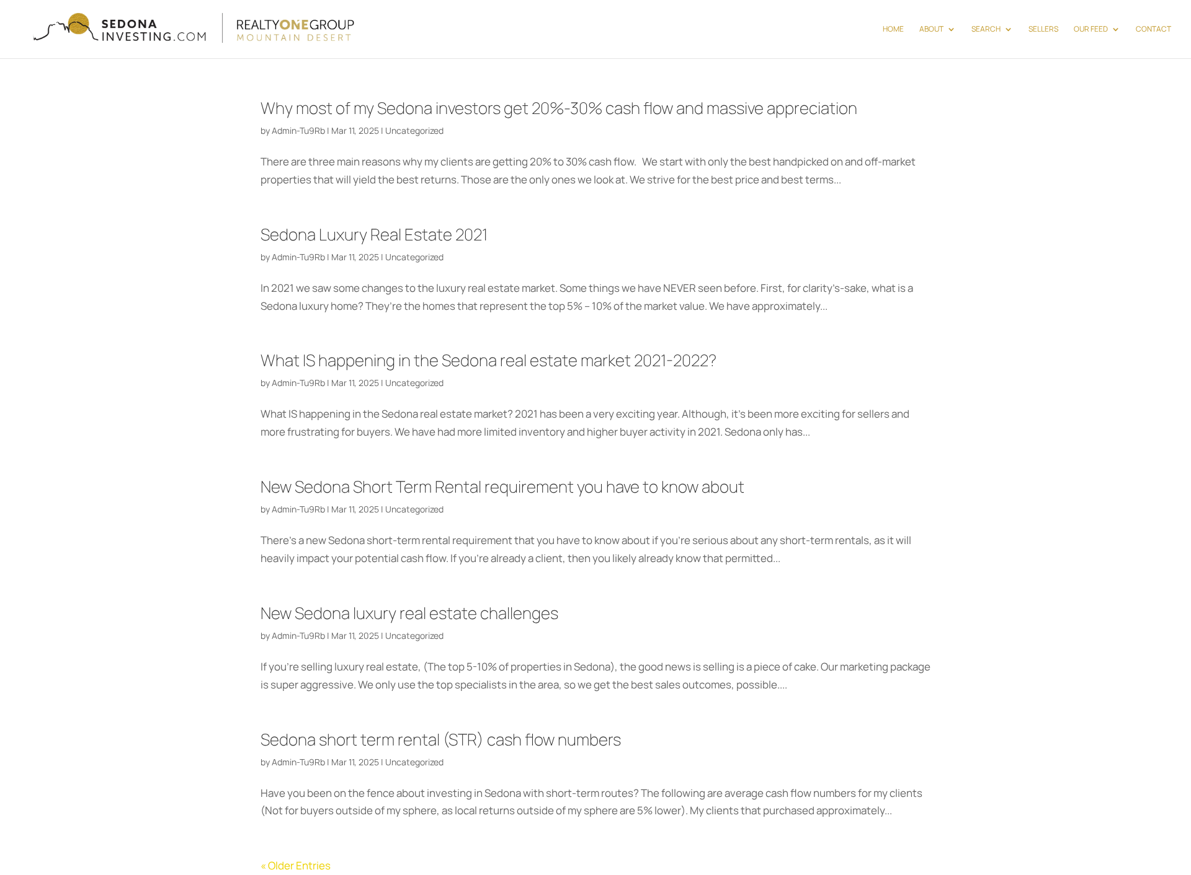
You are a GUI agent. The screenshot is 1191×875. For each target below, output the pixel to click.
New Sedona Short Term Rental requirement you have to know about (502, 486)
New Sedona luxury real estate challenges (409, 613)
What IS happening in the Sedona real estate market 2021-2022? (488, 360)
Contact (1153, 29)
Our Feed (1091, 29)
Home (893, 29)
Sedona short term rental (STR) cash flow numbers (441, 739)
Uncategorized (414, 130)
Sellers (1043, 29)
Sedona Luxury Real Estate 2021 (374, 234)
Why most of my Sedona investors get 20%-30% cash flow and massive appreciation (559, 108)
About (931, 29)
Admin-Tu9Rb (298, 130)
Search (986, 29)
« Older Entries (296, 865)
